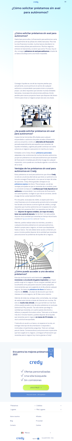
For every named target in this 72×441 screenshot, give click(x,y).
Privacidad (39, 421)
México (27, 433)
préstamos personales (44, 153)
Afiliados (38, 416)
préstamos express (21, 184)
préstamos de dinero (37, 289)
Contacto (13, 425)
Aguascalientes (27, 219)
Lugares (13, 409)
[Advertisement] (36, 68)
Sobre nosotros (15, 416)
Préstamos (14, 406)
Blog (11, 421)
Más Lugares (40, 409)
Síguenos (35, 438)
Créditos (39, 406)
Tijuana (42, 219)
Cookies (38, 425)
